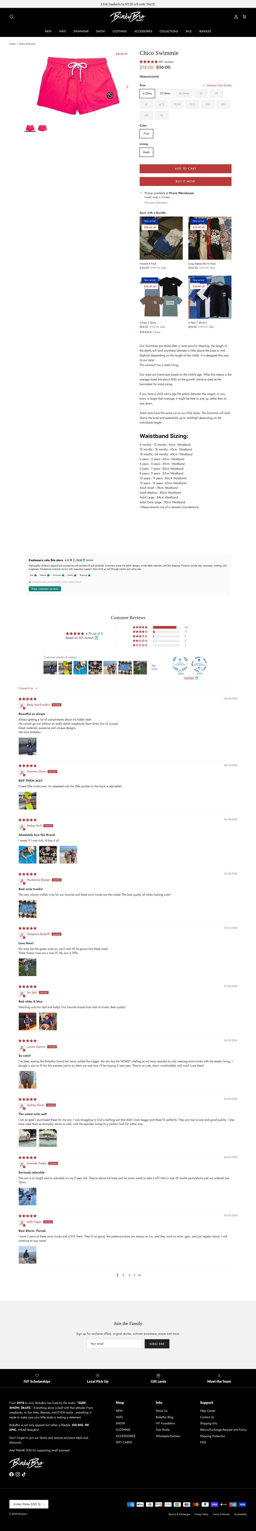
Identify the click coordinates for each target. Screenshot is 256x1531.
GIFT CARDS (124, 1442)
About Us (161, 1411)
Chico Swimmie (27, 44)
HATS (62, 31)
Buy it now (185, 181)
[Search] (11, 16)
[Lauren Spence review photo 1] (28, 1080)
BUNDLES (205, 31)
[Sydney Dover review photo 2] (48, 1138)
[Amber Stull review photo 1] (28, 855)
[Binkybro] (128, 17)
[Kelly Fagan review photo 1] (28, 1255)
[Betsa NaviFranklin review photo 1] (28, 746)
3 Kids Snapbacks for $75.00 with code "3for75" (128, 4)
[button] (149, 62)
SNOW (100, 31)
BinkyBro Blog (164, 1417)
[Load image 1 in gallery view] (78, 85)
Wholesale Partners (168, 1436)
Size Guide (163, 1430)
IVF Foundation (165, 1423)
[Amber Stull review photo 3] (68, 855)
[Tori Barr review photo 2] (48, 1021)
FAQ (203, 1442)
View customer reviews (44, 589)
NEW (48, 31)
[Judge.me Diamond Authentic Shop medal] (180, 664)
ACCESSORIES (143, 31)
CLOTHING (120, 31)
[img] (28, 699)
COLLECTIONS (169, 31)
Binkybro (22, 1514)
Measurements (149, 76)
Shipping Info (208, 1423)
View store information (155, 202)
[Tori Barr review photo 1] (28, 1021)
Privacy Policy (201, 1514)
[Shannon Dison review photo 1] (28, 801)
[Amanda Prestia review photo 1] (28, 1197)
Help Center (207, 1411)
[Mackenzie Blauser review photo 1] (28, 909)
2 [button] (123, 1275)
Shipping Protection (212, 1436)
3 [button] (129, 1275)
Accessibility (240, 1514)
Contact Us (207, 1417)
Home (12, 44)
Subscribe (157, 1344)
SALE (189, 31)
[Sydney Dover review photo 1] (28, 1138)
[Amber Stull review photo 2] (48, 855)
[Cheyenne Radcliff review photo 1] (28, 967)
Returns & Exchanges (179, 1514)
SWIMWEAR (80, 31)
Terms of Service (221, 1514)
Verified (189, 678)
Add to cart (185, 168)
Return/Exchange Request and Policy (223, 1430)
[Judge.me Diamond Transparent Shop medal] (199, 664)
